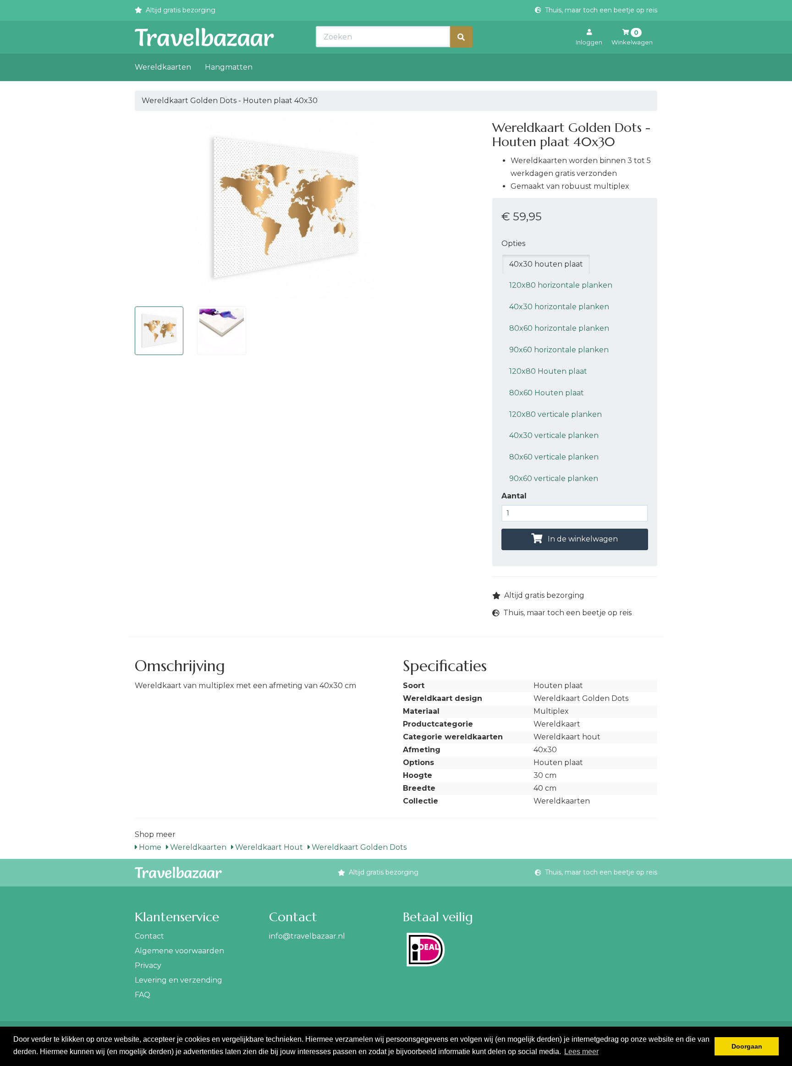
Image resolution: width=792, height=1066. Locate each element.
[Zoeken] (461, 37)
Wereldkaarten (163, 67)
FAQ (142, 994)
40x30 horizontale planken (559, 306)
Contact (149, 936)
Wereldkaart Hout (268, 847)
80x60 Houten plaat (546, 392)
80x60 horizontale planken (559, 328)
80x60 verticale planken (554, 457)
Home (149, 847)
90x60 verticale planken (553, 478)
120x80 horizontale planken (560, 285)
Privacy (148, 965)
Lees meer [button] (581, 1051)
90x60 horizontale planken (559, 349)
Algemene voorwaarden (179, 950)
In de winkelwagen (582, 539)
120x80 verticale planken (555, 414)
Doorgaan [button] (747, 1046)
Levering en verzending (178, 980)
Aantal (514, 496)
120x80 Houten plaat (548, 371)
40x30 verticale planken (554, 435)
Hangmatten (229, 67)
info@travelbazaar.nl (307, 936)
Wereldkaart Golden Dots (358, 847)
